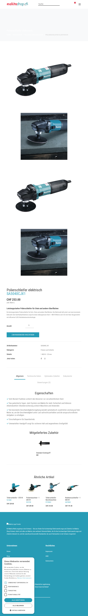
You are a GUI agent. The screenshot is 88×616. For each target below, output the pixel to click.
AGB (47, 556)
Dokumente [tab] (67, 376)
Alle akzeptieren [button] (18, 600)
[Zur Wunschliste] (69, 4)
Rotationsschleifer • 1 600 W (72, 499)
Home (8, 551)
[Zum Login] (64, 4)
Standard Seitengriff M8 (43, 454)
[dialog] (18, 585)
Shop (8, 556)
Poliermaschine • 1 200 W (32, 499)
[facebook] (41, 358)
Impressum (49, 551)
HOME (9, 35)
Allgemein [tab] (20, 376)
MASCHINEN (17, 35)
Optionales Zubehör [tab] (52, 376)
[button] (18, 610)
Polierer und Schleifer (33, 35)
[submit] (48, 595)
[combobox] (49, 4)
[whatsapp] (45, 358)
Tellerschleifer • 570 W (15, 498)
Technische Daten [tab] (34, 376)
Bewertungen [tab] (44, 382)
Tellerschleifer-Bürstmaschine (51, 499)
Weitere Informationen (24, 578)
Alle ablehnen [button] (18, 606)
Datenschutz (50, 561)
